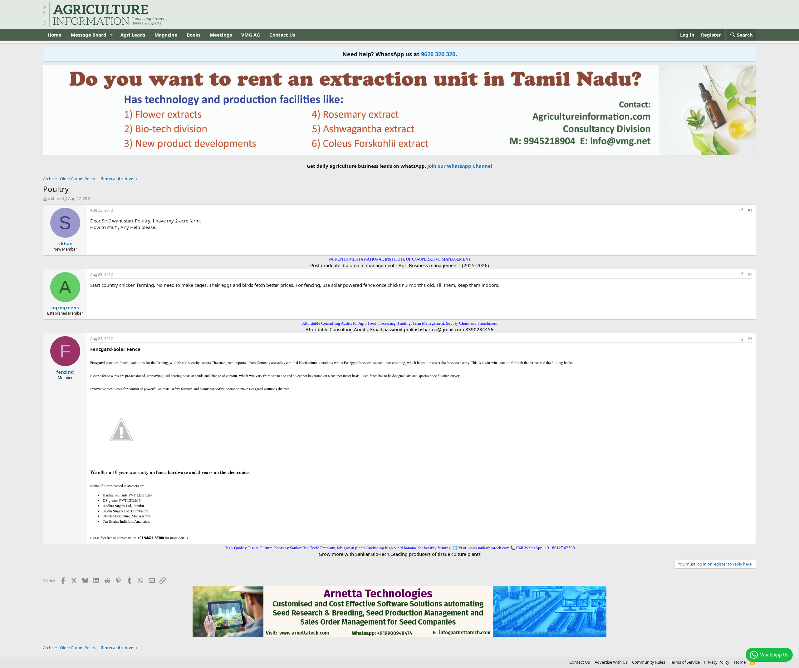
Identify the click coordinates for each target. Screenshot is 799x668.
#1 (750, 210)
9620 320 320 (438, 54)
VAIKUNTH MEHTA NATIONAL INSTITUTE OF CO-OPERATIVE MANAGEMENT (399, 259)
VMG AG (250, 35)
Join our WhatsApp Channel (459, 166)
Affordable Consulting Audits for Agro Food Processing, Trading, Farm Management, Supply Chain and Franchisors (399, 323)
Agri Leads (132, 35)
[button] (111, 35)
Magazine (165, 35)
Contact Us (282, 35)
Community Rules (648, 662)
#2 (750, 274)
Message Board (88, 35)
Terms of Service (685, 662)
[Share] (742, 210)
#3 (750, 338)
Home (54, 35)
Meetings (221, 35)
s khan (54, 198)
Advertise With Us (611, 662)
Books (193, 35)
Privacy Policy (716, 662)
